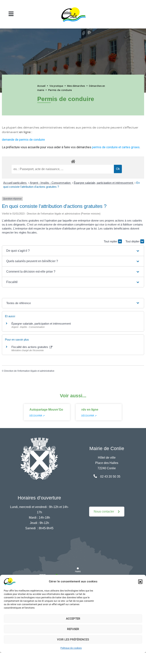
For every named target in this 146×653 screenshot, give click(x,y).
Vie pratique (56, 85)
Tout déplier (132, 241)
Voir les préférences (73, 639)
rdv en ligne (89, 409)
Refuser (73, 629)
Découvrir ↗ (37, 415)
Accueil (41, 85)
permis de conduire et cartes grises (116, 147)
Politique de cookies (71, 648)
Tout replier (111, 241)
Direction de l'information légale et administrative (29, 371)
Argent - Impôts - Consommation (50, 182)
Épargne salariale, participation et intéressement (104, 182)
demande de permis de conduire (23, 139)
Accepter (73, 618)
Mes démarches (76, 85)
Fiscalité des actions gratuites (30, 347)
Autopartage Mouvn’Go (46, 409)
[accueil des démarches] (73, 161)
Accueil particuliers (15, 182)
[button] (140, 581)
